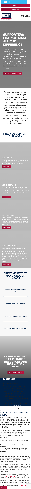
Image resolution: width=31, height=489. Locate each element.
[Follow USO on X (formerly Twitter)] (7, 379)
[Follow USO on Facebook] (4, 379)
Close (3, 487)
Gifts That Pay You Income (15, 304)
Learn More (6, 166)
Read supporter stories (12, 73)
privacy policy (10, 476)
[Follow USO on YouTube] (12, 379)
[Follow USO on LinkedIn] (14, 379)
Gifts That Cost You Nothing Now (15, 290)
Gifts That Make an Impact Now (15, 329)
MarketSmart (12, 408)
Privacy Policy (16, 405)
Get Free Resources (15, 372)
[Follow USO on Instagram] (9, 379)
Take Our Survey (15, 9)
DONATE (15, 6)
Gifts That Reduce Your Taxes (16, 316)
